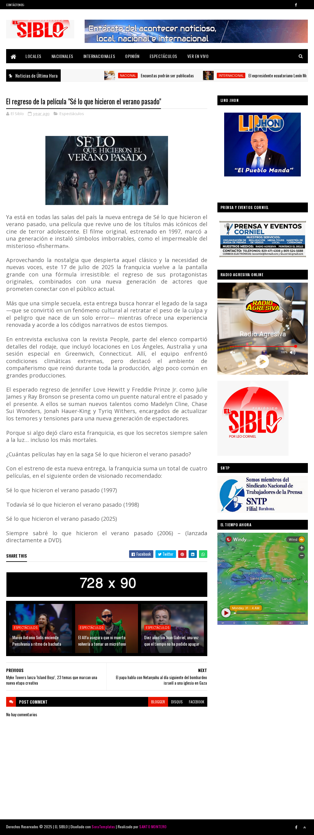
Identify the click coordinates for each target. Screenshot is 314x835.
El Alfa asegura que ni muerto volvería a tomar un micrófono (102, 640)
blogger (158, 701)
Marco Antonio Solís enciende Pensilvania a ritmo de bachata (36, 640)
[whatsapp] (304, 4)
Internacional (209, 75)
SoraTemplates (103, 826)
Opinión (132, 56)
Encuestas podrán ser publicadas (145, 75)
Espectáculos (163, 56)
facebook (196, 701)
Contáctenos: (15, 4)
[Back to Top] (304, 827)
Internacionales (99, 56)
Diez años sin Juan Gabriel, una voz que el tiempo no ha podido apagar (171, 640)
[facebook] (296, 4)
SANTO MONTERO (153, 826)
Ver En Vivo (198, 56)
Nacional (106, 75)
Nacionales (62, 56)
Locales (33, 56)
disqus (177, 701)
